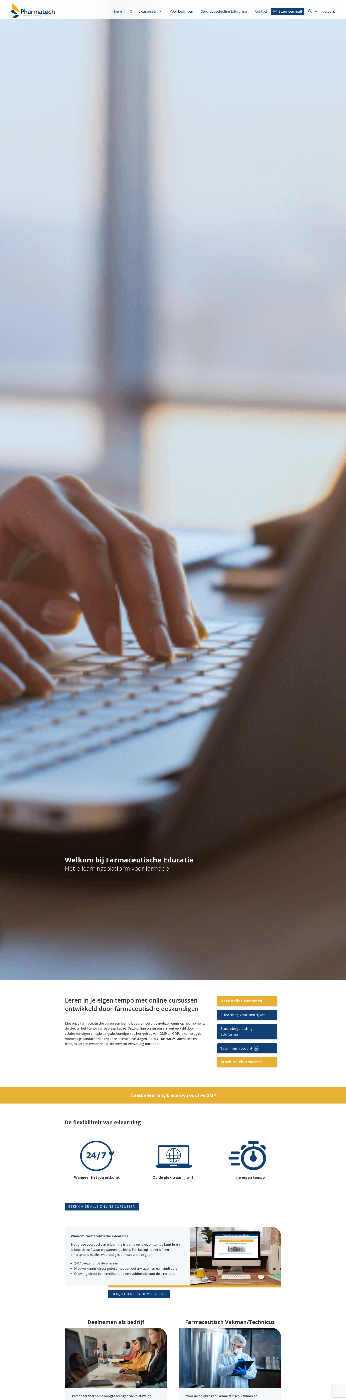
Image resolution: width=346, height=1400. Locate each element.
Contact (261, 11)
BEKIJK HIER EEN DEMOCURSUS (139, 1293)
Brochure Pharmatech (241, 1062)
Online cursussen (143, 11)
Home (117, 11)
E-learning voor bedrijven (243, 1014)
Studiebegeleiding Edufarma (224, 11)
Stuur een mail (288, 11)
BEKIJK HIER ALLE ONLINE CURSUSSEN (102, 1206)
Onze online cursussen (241, 1001)
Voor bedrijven (181, 11)
